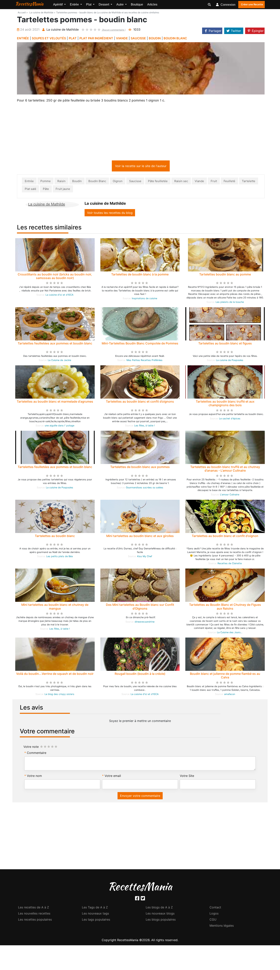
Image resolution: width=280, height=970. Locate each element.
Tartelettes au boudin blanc (55, 537)
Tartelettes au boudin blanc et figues (225, 344)
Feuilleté (229, 182)
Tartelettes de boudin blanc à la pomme (140, 275)
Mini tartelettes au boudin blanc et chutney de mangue (54, 607)
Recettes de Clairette (230, 564)
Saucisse (135, 182)
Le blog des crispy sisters (59, 694)
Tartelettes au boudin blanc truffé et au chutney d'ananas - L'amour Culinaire (225, 469)
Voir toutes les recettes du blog (110, 213)
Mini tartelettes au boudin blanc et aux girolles (140, 537)
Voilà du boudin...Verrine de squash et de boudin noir (55, 674)
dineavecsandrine (144, 622)
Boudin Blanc (97, 182)
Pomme (45, 182)
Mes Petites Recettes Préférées (144, 360)
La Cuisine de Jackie (59, 360)
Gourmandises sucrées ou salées (144, 488)
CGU (213, 920)
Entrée (29, 182)
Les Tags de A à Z (95, 908)
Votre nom (34, 776)
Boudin (77, 182)
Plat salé (30, 189)
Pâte (46, 189)
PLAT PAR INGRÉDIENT (96, 38)
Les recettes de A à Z (33, 908)
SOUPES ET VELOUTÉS (49, 38)
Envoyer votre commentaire (140, 796)
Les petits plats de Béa (59, 557)
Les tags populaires (96, 920)
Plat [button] (89, 4)
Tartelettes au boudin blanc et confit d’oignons (140, 402)
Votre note (31, 747)
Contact (215, 908)
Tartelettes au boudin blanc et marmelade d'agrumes (55, 402)
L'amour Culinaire (229, 495)
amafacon (229, 694)
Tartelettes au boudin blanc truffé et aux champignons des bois (225, 404)
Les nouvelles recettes (34, 914)
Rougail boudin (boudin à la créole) (140, 674)
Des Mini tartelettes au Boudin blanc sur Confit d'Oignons (140, 607)
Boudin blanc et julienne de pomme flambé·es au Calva (225, 676)
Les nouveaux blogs (160, 914)
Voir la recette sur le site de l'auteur (140, 167)
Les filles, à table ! (144, 426)
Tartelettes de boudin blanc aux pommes (140, 468)
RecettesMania (29, 3)
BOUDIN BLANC (175, 38)
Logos (214, 914)
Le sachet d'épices (229, 419)
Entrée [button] (75, 4)
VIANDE (122, 38)
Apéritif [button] (58, 4)
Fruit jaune (63, 189)
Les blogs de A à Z (159, 908)
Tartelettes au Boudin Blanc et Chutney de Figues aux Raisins (225, 607)
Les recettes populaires (35, 920)
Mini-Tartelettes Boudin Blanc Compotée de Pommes (140, 344)
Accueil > (23, 12)
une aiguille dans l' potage (59, 426)
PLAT (73, 38)
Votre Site (187, 776)
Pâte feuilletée (158, 182)
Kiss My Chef (144, 557)
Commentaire (36, 753)
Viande (199, 182)
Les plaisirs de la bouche (230, 302)
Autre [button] (120, 4)
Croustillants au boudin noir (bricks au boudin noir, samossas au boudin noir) (55, 277)
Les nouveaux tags (95, 914)
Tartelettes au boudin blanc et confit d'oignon (225, 537)
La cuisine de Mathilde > (42, 12)
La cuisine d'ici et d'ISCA (59, 295)
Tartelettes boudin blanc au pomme (225, 275)
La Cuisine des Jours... (229, 633)
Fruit (214, 182)
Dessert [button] (104, 4)
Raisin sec (181, 182)
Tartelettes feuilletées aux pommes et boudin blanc (55, 344)
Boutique (137, 4)
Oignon (117, 182)
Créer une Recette (252, 4)
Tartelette (248, 182)
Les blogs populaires (161, 920)
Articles (152, 4)
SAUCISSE (138, 38)
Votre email (113, 776)
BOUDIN (155, 38)
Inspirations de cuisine (144, 299)
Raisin (61, 182)
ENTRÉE (23, 38)
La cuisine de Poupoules (229, 360)
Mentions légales (222, 926)
